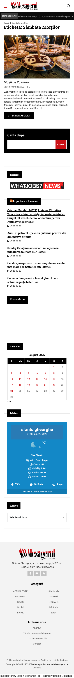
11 (20, 379)
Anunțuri (37, 627)
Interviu (20, 612)
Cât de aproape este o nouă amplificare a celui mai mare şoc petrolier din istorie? (36, 265)
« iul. (9, 401)
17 (11, 385)
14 (45, 379)
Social (20, 607)
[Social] (30, 573)
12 (28, 379)
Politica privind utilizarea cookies (22, 660)
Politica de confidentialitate (54, 660)
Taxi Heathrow (8, 675)
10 (11, 379)
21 (45, 385)
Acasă (6, 23)
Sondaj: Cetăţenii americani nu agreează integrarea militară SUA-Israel (33, 250)
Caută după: (16, 135)
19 (28, 385)
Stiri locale (53, 591)
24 (11, 391)
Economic (20, 596)
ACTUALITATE (20, 591)
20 (37, 385)
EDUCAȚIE (53, 602)
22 (54, 385)
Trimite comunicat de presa (37, 633)
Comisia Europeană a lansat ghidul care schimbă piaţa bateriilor (32, 280)
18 (20, 385)
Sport (53, 612)
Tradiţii (20, 602)
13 (37, 379)
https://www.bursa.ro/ (25, 201)
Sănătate (53, 607)
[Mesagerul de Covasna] (24, 6)
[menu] (5, 6)
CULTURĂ (54, 596)
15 (54, 379)
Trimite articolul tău (37, 638)
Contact (37, 643)
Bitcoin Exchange (26, 675)
